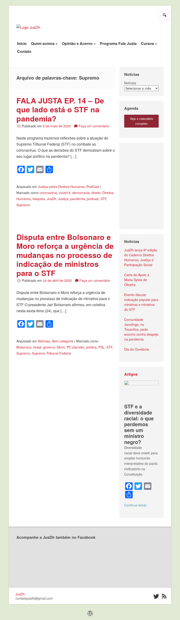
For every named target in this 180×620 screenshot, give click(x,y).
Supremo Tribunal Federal (51, 353)
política (91, 347)
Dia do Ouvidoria (136, 349)
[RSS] (164, 596)
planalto (78, 347)
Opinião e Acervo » (79, 43)
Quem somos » (44, 43)
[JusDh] (28, 25)
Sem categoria (62, 341)
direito (96, 192)
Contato (24, 51)
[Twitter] (156, 596)
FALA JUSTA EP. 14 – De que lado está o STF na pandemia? (60, 109)
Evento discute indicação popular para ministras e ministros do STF (141, 302)
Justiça (63, 198)
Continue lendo (135, 505)
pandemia (77, 198)
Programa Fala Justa (118, 43)
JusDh (51, 198)
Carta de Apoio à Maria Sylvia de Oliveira (136, 279)
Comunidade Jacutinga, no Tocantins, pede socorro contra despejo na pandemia (141, 329)
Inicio (22, 43)
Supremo (23, 204)
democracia (81, 192)
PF (69, 347)
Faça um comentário (94, 126)
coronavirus (48, 192)
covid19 (64, 192)
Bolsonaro (23, 347)
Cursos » (149, 43)
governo (49, 347)
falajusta (39, 198)
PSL (101, 347)
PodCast (92, 186)
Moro (61, 347)
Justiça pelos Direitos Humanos (61, 186)
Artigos (131, 374)
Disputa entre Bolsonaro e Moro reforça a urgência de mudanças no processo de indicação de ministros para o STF (65, 254)
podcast (93, 198)
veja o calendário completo (141, 121)
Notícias (44, 341)
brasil (37, 347)
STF (103, 198)
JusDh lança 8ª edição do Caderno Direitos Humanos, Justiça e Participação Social (140, 257)
